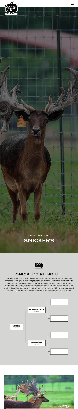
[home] (11, 7)
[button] (72, 3)
